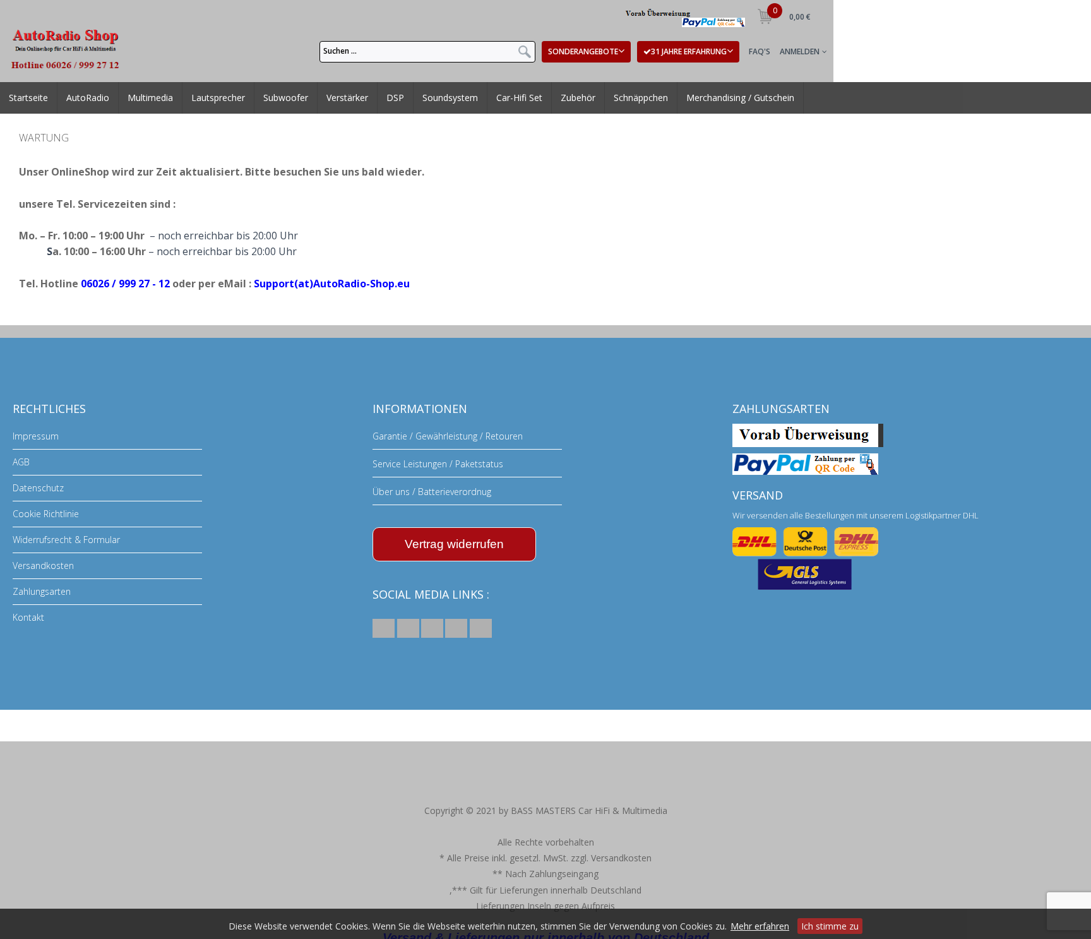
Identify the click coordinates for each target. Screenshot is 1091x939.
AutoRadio (84, 107)
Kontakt (28, 617)
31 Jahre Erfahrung (689, 51)
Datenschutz (38, 488)
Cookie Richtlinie (46, 514)
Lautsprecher (213, 107)
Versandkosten (43, 565)
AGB (21, 462)
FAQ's (759, 51)
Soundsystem (438, 107)
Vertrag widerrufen (454, 544)
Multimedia (145, 107)
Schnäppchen (625, 107)
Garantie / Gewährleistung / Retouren (448, 436)
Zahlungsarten (42, 591)
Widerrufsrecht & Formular (66, 540)
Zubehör (563, 107)
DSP (386, 107)
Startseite (27, 107)
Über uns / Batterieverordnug (432, 492)
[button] (384, 628)
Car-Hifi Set (506, 107)
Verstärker (341, 107)
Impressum (36, 436)
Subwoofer (280, 107)
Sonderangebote (583, 51)
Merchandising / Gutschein (730, 107)
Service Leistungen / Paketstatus (438, 464)
